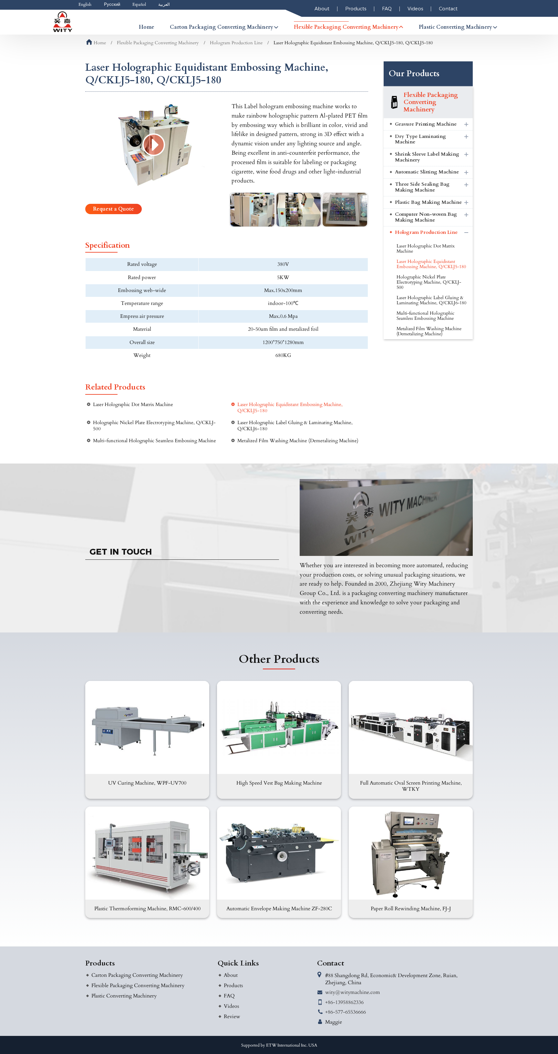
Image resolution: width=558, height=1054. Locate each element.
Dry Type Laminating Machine (420, 139)
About (322, 8)
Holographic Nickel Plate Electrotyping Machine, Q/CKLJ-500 (154, 425)
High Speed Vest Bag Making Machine (279, 783)
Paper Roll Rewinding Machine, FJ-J (411, 908)
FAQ (387, 8)
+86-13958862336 (344, 1002)
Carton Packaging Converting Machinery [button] (221, 27)
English (84, 4)
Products (355, 8)
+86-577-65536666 (345, 1012)
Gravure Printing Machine (426, 124)
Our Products (414, 73)
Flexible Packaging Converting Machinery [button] (346, 27)
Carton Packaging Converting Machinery (137, 975)
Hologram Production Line (236, 43)
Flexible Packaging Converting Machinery (158, 43)
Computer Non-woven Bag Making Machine (426, 217)
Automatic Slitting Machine (427, 172)
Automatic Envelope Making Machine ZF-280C (279, 908)
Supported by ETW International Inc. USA (279, 1045)
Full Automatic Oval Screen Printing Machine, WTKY (411, 786)
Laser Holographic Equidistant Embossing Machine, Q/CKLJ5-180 (290, 407)
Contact (448, 8)
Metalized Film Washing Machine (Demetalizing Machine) (297, 440)
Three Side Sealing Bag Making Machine (422, 187)
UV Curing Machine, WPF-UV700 (147, 783)
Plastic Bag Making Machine (428, 202)
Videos (415, 8)
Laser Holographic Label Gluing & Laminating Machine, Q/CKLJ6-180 (295, 425)
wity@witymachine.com (352, 992)
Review (232, 1016)
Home (146, 27)
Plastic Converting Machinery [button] (455, 27)
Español (139, 4)
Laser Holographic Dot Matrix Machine (133, 404)
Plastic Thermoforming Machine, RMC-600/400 (147, 908)
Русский (112, 4)
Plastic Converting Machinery (124, 995)
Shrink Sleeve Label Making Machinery (427, 157)
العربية (164, 4)
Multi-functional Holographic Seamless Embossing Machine (154, 440)
